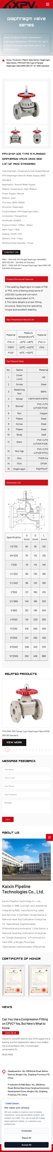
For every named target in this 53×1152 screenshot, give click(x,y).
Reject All (26, 1138)
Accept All (26, 1145)
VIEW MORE (14, 742)
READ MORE (16, 1054)
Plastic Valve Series (31, 37)
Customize (26, 1131)
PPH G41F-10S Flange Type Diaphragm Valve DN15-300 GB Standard (26, 733)
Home (7, 37)
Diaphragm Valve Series (15, 41)
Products (15, 37)
